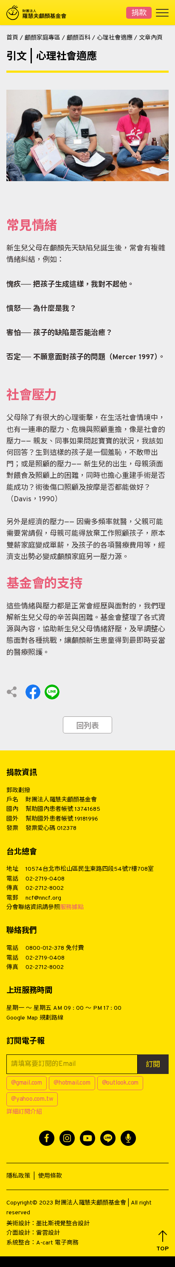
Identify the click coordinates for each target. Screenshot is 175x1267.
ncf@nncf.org (43, 898)
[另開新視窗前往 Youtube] (87, 1138)
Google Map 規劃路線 (34, 1018)
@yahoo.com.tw (32, 1099)
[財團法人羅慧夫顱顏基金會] (40, 12)
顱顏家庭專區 (42, 38)
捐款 (139, 13)
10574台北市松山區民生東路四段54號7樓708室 (89, 869)
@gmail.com (26, 1083)
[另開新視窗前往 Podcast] (128, 1138)
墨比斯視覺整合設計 (63, 1223)
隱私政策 (18, 1176)
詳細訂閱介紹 (24, 1112)
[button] (162, 1241)
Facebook (32, 692)
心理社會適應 (115, 38)
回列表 (87, 726)
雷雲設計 (48, 1233)
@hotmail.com (72, 1083)
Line (52, 692)
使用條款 (50, 1176)
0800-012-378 (44, 948)
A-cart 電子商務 (57, 1243)
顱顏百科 (78, 38)
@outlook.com (120, 1083)
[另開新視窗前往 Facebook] (46, 1138)
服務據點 (72, 907)
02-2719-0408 (45, 879)
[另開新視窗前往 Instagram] (67, 1138)
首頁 (12, 38)
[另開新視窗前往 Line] (108, 1138)
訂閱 (153, 1065)
